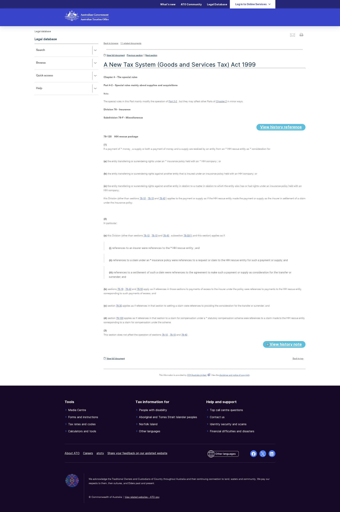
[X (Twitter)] (262, 453)
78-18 (120, 289)
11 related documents (130, 43)
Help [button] (44, 91)
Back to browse (111, 43)
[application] (66, 69)
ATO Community (191, 4)
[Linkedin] (272, 453)
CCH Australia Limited (198, 375)
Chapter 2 (221, 101)
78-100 (119, 318)
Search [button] (45, 53)
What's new (167, 4)
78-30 (119, 306)
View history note (285, 344)
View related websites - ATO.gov (142, 497)
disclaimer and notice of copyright (234, 375)
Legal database (46, 39)
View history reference (281, 127)
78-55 (140, 289)
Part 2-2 (173, 101)
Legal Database (217, 4)
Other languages (225, 453)
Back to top (298, 359)
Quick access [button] (49, 78)
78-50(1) (188, 235)
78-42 (128, 289)
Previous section (135, 55)
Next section (151, 55)
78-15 (151, 198)
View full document (116, 55)
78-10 (143, 198)
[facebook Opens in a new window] (253, 453)
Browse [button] (46, 65)
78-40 (162, 198)
